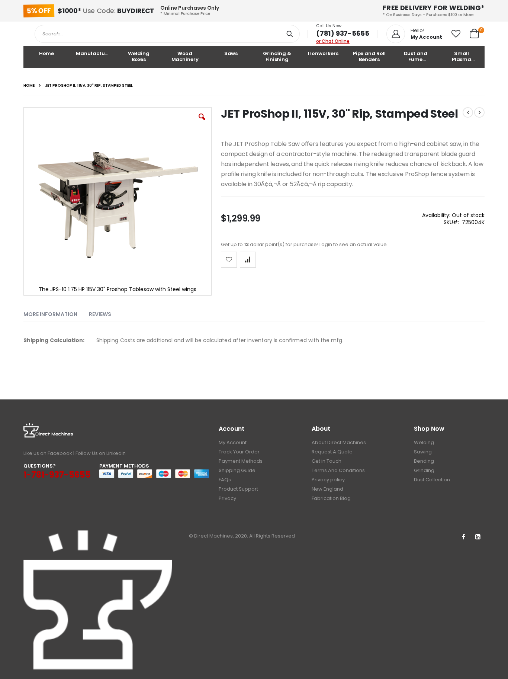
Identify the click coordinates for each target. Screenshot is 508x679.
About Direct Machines (339, 442)
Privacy (227, 498)
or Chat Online (333, 41)
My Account (233, 442)
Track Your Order (239, 451)
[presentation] (56, 313)
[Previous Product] (468, 112)
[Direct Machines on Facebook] (463, 537)
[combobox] (167, 34)
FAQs (225, 479)
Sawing (423, 451)
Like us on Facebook (47, 453)
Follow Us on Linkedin (100, 453)
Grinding (424, 470)
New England (327, 488)
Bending (424, 461)
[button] (456, 34)
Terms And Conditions (338, 470)
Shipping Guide (237, 470)
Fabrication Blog (331, 498)
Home (29, 85)
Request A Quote (332, 451)
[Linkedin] (477, 537)
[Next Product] (479, 112)
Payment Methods (241, 461)
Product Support (238, 488)
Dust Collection (432, 479)
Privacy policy (328, 479)
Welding (424, 442)
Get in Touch (326, 461)
